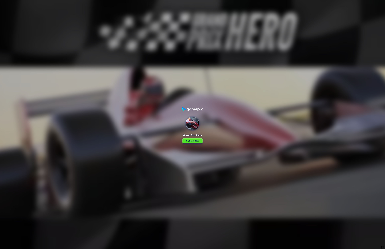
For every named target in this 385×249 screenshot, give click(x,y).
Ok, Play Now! (192, 141)
